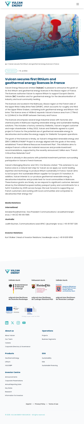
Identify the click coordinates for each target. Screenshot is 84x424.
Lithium (7, 362)
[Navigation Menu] (77, 4)
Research (8, 392)
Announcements (11, 377)
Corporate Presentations (14, 381)
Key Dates (8, 388)
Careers (8, 343)
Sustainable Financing (50, 365)
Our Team (8, 339)
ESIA (43, 362)
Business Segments (49, 339)
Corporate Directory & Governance (17, 347)
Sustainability (46, 358)
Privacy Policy (40, 404)
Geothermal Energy (12, 358)
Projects (45, 335)
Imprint (28, 404)
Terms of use (53, 404)
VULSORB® (8, 365)
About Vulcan (10, 335)
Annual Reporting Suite (13, 384)
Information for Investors (14, 395)
